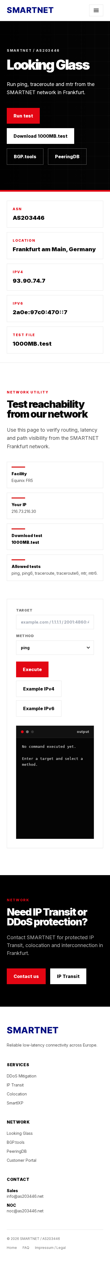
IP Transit (68, 976)
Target (24, 610)
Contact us (26, 976)
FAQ (26, 1248)
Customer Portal (21, 1160)
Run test (23, 116)
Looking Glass (20, 1133)
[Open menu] (96, 10)
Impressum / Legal (50, 1248)
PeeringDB (67, 156)
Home (12, 1248)
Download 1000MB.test (40, 136)
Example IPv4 (38, 689)
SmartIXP (15, 1103)
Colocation (17, 1094)
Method (25, 636)
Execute (32, 669)
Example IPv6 (38, 708)
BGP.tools (25, 156)
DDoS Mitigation (21, 1076)
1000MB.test (32, 343)
